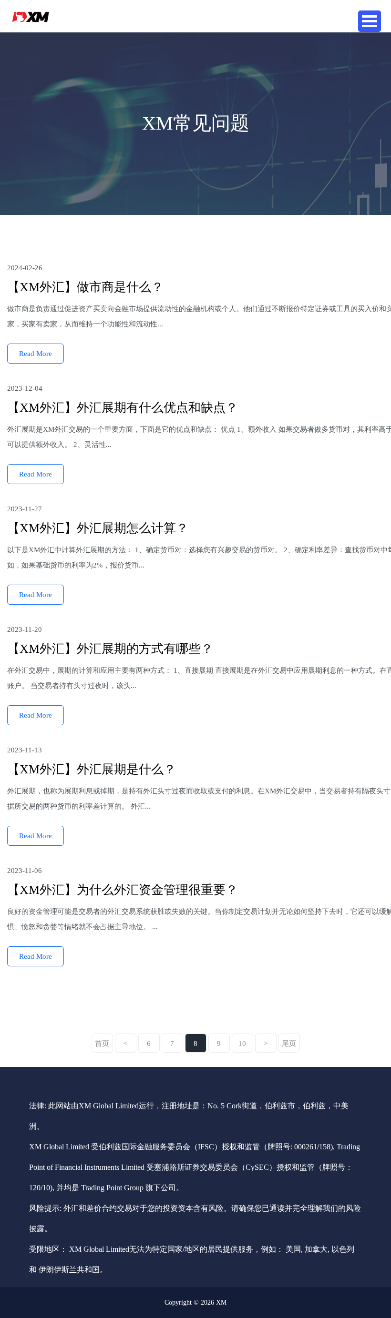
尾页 (289, 1043)
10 (242, 1043)
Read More (35, 353)
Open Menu (369, 21)
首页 (102, 1043)
